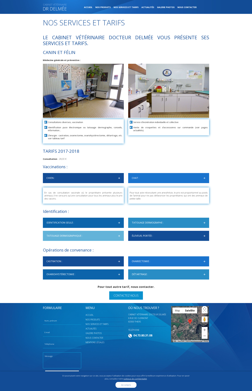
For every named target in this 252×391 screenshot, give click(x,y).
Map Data (181, 341)
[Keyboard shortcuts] (175, 341)
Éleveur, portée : (169, 235)
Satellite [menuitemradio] (190, 310)
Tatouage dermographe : (169, 222)
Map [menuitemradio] (177, 310)
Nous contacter (187, 7)
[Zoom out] (205, 336)
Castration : (84, 261)
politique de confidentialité (135, 378)
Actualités (147, 7)
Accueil (88, 7)
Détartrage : (169, 274)
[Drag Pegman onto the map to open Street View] (205, 319)
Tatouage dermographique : (84, 235)
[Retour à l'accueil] (55, 6)
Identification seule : (84, 222)
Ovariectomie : (169, 261)
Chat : (169, 178)
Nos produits (103, 7)
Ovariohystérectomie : (84, 274)
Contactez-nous (126, 295)
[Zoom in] (205, 330)
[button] (190, 321)
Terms (206, 341)
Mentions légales (95, 342)
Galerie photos (166, 7)
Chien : (84, 178)
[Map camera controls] (205, 309)
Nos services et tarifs (126, 7)
